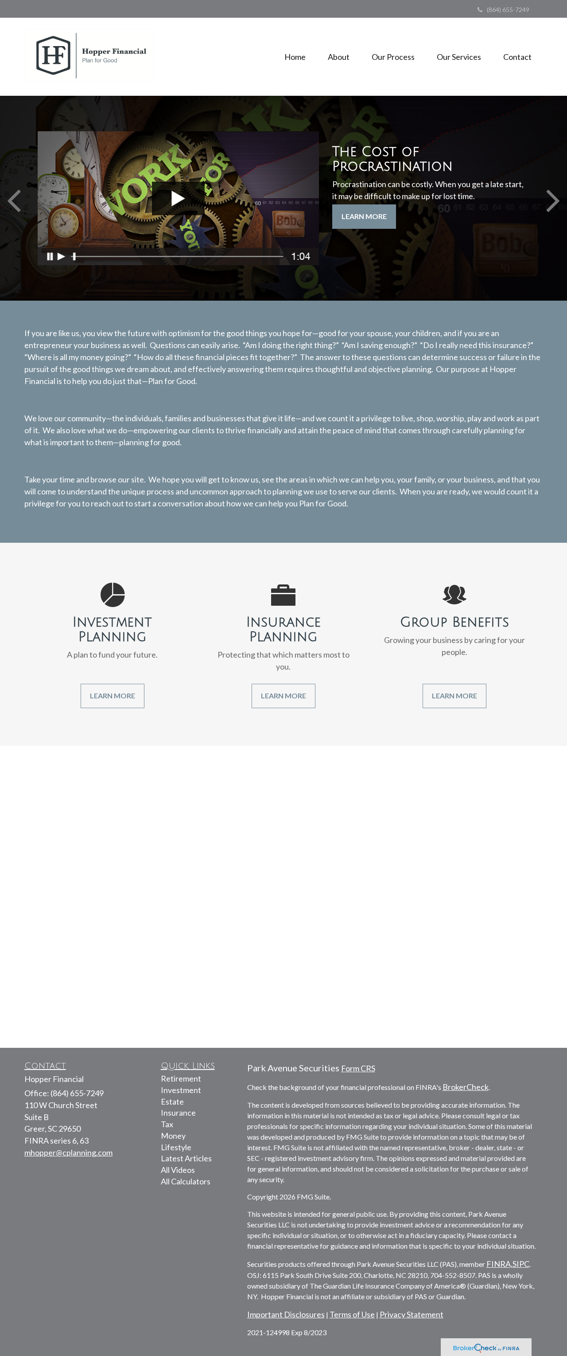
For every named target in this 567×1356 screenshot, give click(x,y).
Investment (181, 1090)
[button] (339, 56)
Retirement (181, 1078)
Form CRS (358, 1068)
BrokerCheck (466, 1087)
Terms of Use (352, 1314)
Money (173, 1135)
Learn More (364, 216)
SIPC (521, 1264)
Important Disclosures (286, 1314)
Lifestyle (176, 1147)
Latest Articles (186, 1158)
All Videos (178, 1170)
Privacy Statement (411, 1314)
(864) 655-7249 (508, 9)
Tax (167, 1124)
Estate (172, 1101)
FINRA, (499, 1264)
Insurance (178, 1112)
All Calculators (185, 1181)
